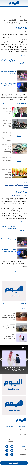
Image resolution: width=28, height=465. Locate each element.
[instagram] (6, 450)
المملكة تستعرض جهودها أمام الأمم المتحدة (8, 72)
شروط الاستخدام (23, 454)
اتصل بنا (11, 434)
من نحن (24, 450)
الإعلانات (11, 437)
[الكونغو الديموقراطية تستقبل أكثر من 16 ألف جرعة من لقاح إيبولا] (21, 316)
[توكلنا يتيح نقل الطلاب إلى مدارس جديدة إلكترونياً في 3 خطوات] (21, 337)
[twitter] (26, 28)
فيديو (25, 437)
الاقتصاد (19, 430)
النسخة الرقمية (13, 463)
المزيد (3, 103)
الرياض (23, 195)
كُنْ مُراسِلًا (11, 430)
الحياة (25, 432)
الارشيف (11, 432)
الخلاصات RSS (10, 441)
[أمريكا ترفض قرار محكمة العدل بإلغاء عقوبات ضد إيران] (19, 161)
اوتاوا (24, 31)
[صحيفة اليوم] (14, 3)
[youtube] (11, 450)
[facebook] (23, 28)
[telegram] (21, 28)
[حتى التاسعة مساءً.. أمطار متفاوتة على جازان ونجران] (21, 327)
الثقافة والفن (18, 432)
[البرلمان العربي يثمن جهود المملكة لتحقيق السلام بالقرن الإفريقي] (19, 173)
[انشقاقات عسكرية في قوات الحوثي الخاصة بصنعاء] (19, 124)
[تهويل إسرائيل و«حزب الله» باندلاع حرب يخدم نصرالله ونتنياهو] (19, 136)
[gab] (11, 446)
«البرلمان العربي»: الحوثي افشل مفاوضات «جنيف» (8, 61)
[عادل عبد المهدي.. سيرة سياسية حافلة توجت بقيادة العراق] (19, 112)
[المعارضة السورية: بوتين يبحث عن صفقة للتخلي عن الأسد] (19, 148)
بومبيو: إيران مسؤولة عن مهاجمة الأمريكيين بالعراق (8, 84)
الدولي (21, 17)
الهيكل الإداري (23, 452)
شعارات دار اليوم (10, 439)
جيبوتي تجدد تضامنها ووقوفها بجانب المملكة (16, 186)
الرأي (20, 434)
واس (26, 31)
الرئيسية (25, 17)
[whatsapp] (19, 28)
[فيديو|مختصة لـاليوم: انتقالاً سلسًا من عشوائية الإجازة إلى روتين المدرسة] (14, 358)
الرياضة (25, 434)
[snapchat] (6, 446)
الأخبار (25, 430)
